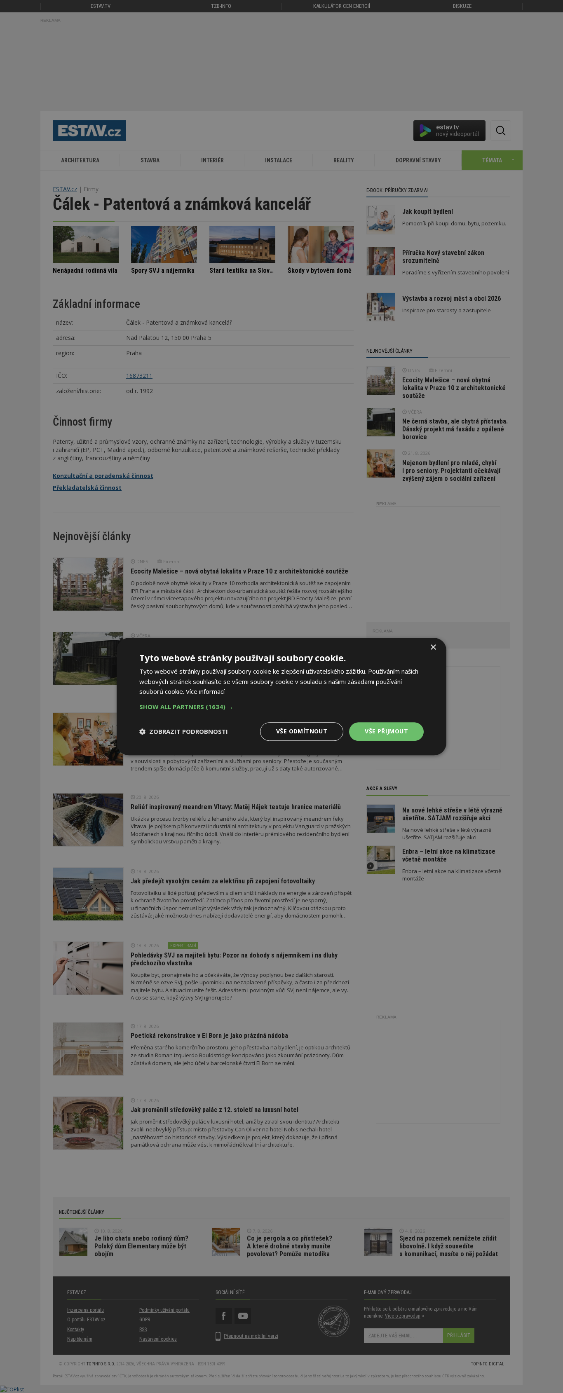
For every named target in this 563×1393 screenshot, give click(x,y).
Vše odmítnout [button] (301, 731)
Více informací (205, 692)
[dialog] (281, 696)
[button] (281, 706)
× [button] (433, 647)
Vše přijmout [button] (386, 731)
